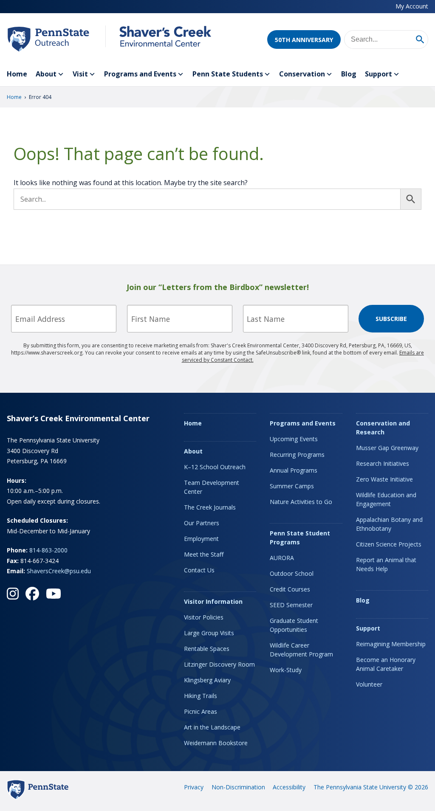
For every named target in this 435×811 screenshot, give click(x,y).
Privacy (193, 787)
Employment (201, 539)
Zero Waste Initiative (384, 479)
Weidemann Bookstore (216, 743)
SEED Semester (291, 605)
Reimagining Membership (391, 644)
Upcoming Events (294, 439)
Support (378, 74)
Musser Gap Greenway (387, 448)
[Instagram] (13, 593)
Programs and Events (140, 74)
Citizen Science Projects (388, 544)
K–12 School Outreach (215, 467)
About (46, 74)
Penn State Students (227, 74)
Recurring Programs (297, 455)
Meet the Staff (203, 554)
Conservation (302, 74)
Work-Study (286, 670)
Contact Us (199, 570)
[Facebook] (32, 593)
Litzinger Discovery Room (219, 664)
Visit (80, 74)
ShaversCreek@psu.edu (59, 571)
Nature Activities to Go (301, 502)
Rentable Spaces (206, 649)
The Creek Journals (210, 507)
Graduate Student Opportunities (294, 625)
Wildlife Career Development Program (301, 649)
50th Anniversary (304, 40)
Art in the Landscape (212, 727)
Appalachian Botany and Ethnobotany (389, 523)
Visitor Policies (203, 617)
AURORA (282, 558)
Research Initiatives (382, 463)
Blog (348, 74)
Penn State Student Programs (300, 537)
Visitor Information (213, 601)
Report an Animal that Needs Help (386, 564)
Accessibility (289, 787)
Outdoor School (292, 573)
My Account (411, 6)
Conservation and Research (383, 427)
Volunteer (369, 684)
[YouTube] (53, 593)
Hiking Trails (200, 696)
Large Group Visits (209, 633)
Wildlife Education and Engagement (386, 499)
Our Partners (201, 523)
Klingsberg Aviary (207, 680)
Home (17, 74)
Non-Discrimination (238, 787)
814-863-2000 (48, 550)
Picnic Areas (200, 711)
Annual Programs (293, 470)
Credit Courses (290, 589)
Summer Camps (292, 486)
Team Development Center (211, 487)
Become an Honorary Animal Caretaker (385, 664)
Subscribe (391, 319)
